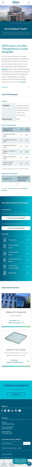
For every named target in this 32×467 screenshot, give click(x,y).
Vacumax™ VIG (13, 188)
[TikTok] (9, 411)
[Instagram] (16, 411)
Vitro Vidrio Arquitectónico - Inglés (11, 448)
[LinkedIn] (12, 411)
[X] (5, 411)
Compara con (16, 218)
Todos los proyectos (15, 322)
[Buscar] (29, 3)
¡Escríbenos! (16, 394)
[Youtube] (19, 411)
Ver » (27, 239)
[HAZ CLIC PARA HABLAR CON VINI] (29, 464)
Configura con (16, 228)
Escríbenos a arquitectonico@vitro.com (14, 361)
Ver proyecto (13, 320)
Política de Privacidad (7, 454)
